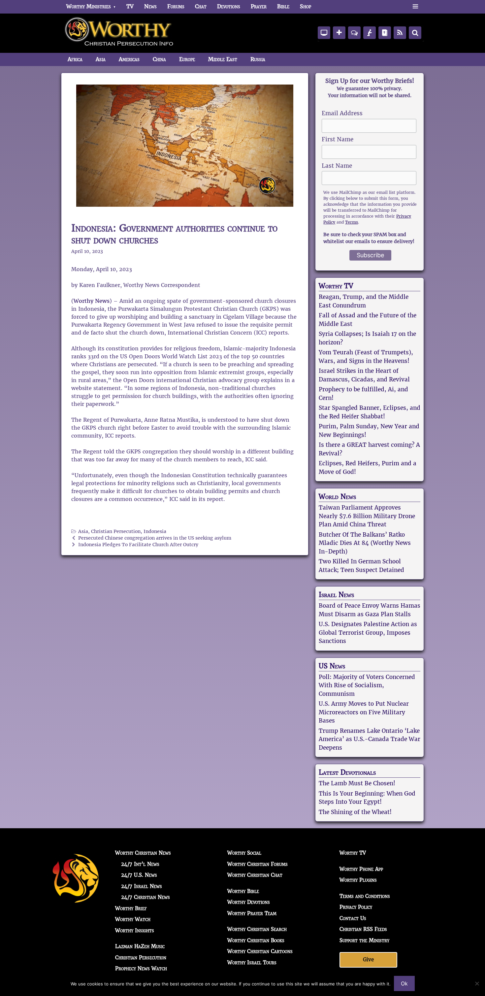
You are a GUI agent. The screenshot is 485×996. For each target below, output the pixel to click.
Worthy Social (244, 853)
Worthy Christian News (143, 853)
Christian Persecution (116, 531)
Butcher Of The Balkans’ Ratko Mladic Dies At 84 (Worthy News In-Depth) (365, 543)
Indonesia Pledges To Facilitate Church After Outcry (138, 545)
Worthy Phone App (361, 869)
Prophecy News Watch (141, 968)
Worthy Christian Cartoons (260, 951)
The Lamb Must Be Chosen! (357, 783)
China (159, 59)
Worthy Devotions (248, 902)
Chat (201, 6)
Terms (351, 222)
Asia (101, 59)
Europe (187, 59)
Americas (129, 59)
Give (368, 959)
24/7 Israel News (141, 886)
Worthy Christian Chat (254, 875)
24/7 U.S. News (139, 875)
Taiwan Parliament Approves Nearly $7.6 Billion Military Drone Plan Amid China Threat (367, 516)
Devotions (228, 6)
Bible (283, 6)
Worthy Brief (131, 908)
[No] (476, 983)
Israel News (336, 594)
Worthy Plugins (358, 880)
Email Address (342, 113)
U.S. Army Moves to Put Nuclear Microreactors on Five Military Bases (364, 712)
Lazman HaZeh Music (140, 946)
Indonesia (155, 531)
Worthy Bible (243, 891)
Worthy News (92, 301)
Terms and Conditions (365, 896)
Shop (305, 6)
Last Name (337, 165)
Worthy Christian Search (257, 929)
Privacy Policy (356, 907)
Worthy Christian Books (255, 940)
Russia (257, 59)
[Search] (415, 32)
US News (332, 666)
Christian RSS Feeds (363, 929)
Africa (75, 59)
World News (337, 496)
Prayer (259, 6)
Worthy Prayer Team (251, 913)
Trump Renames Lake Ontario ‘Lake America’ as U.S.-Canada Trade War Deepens (369, 739)
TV (130, 6)
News (150, 6)
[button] (415, 6)
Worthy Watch (132, 919)
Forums (175, 6)
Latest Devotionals (347, 772)
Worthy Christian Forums (257, 864)
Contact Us (353, 918)
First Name (337, 139)
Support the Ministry (364, 940)
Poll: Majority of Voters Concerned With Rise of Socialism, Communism (367, 685)
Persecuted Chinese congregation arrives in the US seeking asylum (154, 538)
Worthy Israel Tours (251, 962)
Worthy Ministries (88, 6)
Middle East (222, 59)
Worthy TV (336, 286)
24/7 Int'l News (140, 864)
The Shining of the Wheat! (355, 812)
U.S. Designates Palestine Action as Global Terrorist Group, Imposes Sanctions (368, 633)
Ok (404, 983)
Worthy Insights (134, 930)
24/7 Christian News (145, 897)
